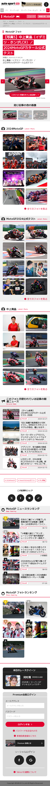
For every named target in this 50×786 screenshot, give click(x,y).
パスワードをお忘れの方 (26, 731)
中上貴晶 (42, 480)
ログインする (24, 724)
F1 (7, 10)
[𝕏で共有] (11, 498)
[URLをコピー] (38, 498)
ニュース (31, 16)
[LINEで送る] (29, 498)
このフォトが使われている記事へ (24, 94)
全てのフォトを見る (37, 208)
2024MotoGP (10, 480)
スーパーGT (14, 10)
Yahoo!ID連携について (27, 772)
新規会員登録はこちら (26, 736)
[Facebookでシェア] (20, 498)
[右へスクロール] (48, 10)
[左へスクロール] (2, 10)
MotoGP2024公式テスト (27, 480)
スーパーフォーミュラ (29, 10)
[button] (47, 81)
